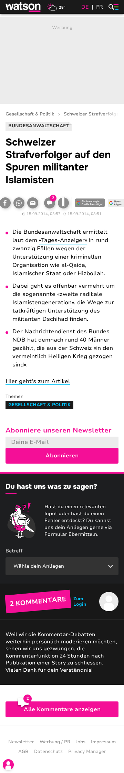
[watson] (23, 7)
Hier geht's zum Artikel (38, 381)
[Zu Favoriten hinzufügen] (63, 202)
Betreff (14, 551)
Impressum (103, 742)
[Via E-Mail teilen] (32, 202)
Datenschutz (48, 751)
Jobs (80, 742)
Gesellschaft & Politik (30, 114)
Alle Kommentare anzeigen (62, 709)
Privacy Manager (87, 751)
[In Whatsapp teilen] (18, 202)
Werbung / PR (55, 742)
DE (85, 6)
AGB (23, 751)
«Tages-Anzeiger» (63, 240)
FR (99, 6)
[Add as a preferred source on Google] (90, 202)
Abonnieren (62, 455)
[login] (8, 764)
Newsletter (21, 742)
